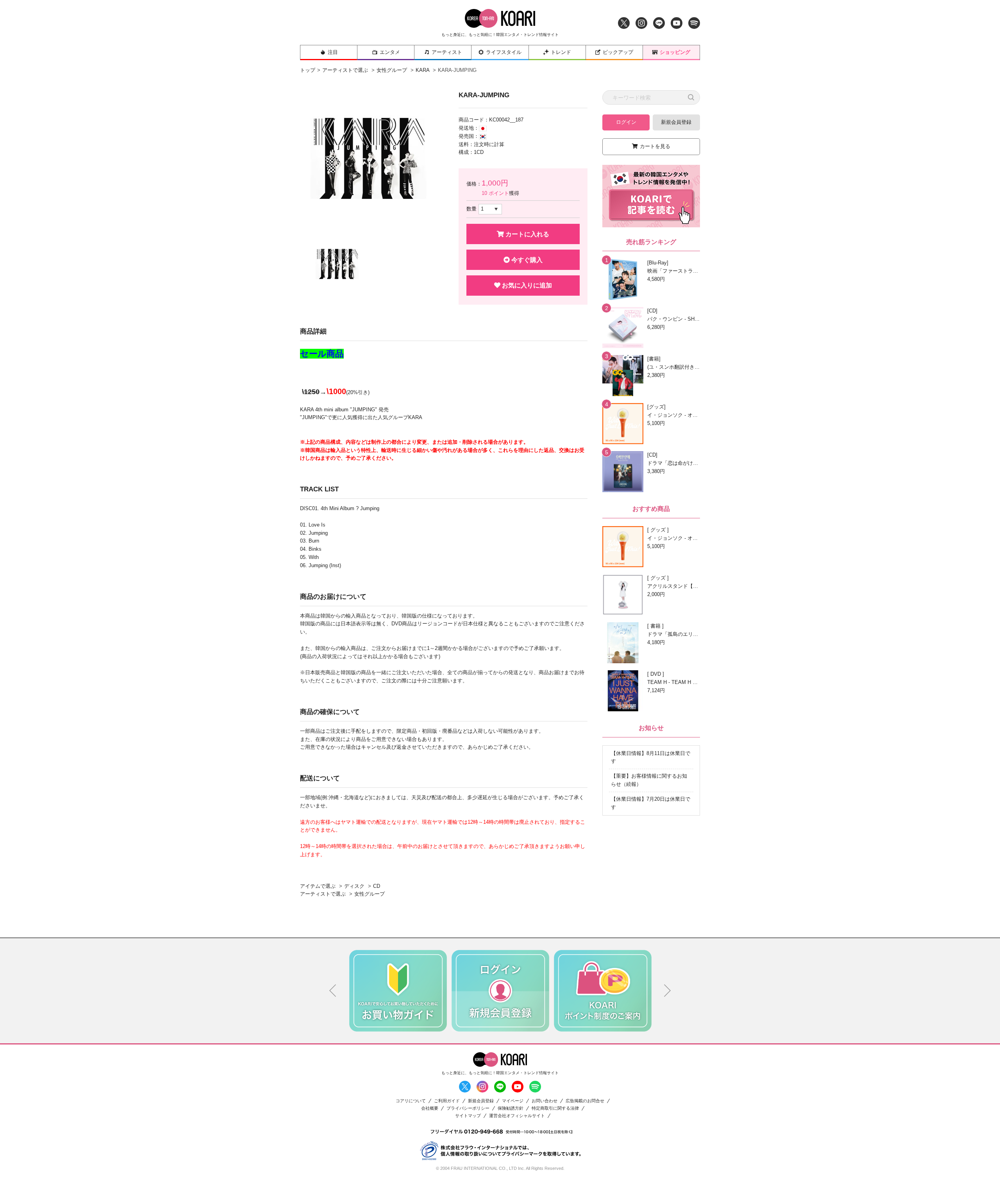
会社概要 (429, 1108)
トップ (307, 70)
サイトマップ (468, 1116)
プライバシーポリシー (467, 1108)
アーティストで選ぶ (345, 70)
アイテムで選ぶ (318, 886)
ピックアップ (618, 52)
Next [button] (667, 990)
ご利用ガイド (447, 1101)
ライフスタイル (503, 52)
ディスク (354, 886)
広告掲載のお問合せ (585, 1101)
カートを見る (655, 146)
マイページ (512, 1101)
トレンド (561, 52)
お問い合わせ (544, 1101)
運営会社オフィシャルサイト (517, 1116)
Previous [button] (333, 990)
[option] (374, 158)
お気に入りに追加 (526, 285)
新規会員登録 (676, 122)
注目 (333, 52)
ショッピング (675, 52)
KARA (422, 70)
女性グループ (392, 70)
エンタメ (390, 52)
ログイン (626, 122)
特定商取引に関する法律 (555, 1108)
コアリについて (411, 1101)
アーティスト (447, 52)
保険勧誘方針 (510, 1108)
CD (376, 886)
